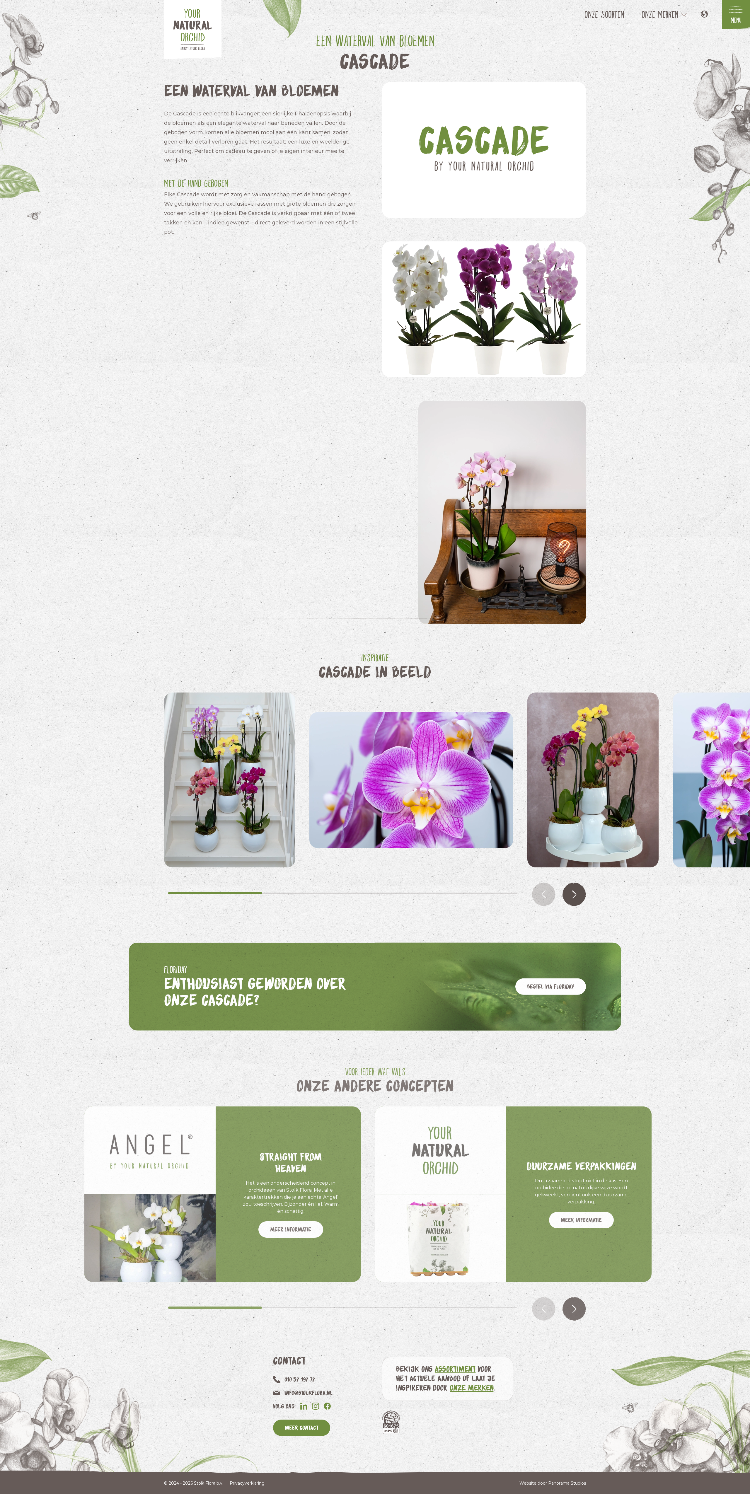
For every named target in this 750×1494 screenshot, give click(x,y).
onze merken (471, 1387)
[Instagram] (315, 1406)
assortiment (455, 1369)
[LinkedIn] (303, 1406)
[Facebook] (327, 1406)
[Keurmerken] (391, 1422)
